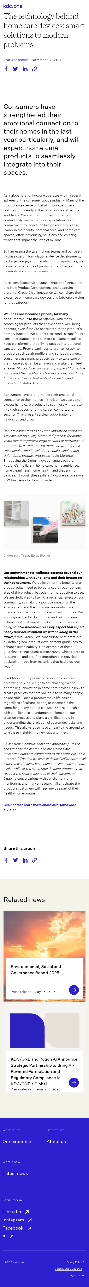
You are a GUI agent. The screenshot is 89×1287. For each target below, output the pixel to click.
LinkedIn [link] (11, 1211)
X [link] (4, 1236)
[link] (13, 5)
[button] (34, 68)
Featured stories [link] (16, 60)
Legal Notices (76, 1275)
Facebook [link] (12, 1228)
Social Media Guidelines (68, 1269)
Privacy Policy (74, 1262)
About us (56, 1141)
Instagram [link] (13, 1219)
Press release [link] (21, 992)
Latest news (15, 1173)
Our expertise (16, 1141)
